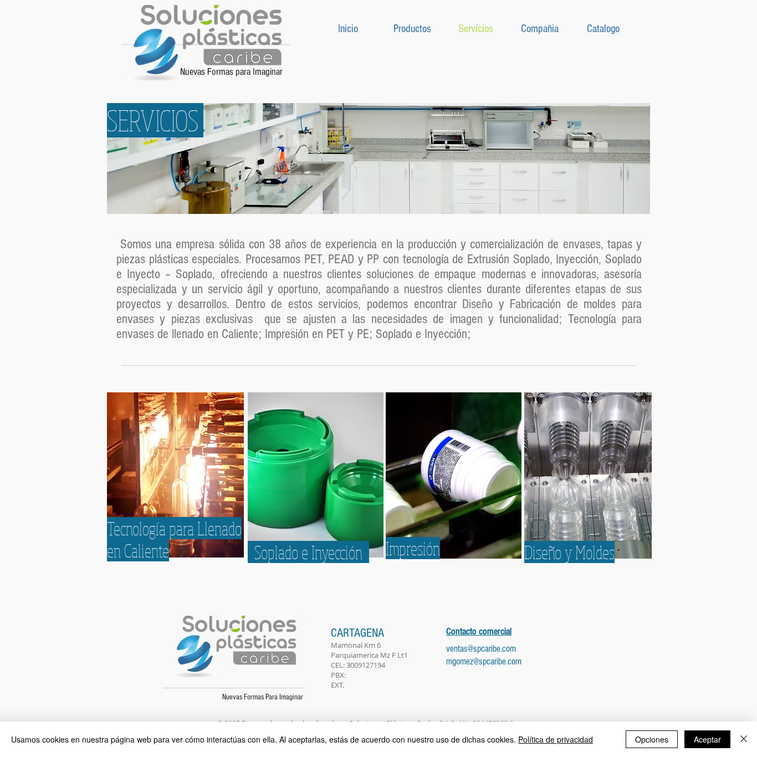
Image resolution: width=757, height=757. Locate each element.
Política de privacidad (555, 739)
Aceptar (707, 739)
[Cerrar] (743, 739)
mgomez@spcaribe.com (483, 661)
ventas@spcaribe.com (481, 648)
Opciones (651, 739)
